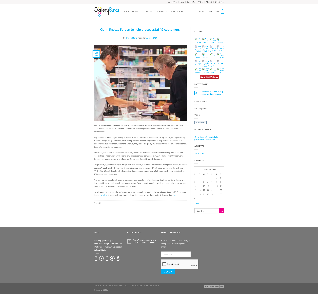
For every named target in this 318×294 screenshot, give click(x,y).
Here (175, 195)
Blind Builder (162, 12)
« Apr (196, 203)
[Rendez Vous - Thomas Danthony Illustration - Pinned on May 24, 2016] (206, 72)
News (182, 2)
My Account (129, 286)
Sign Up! (168, 272)
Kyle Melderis (131, 38)
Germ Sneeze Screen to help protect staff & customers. (140, 29)
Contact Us (191, 2)
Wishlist (209, 2)
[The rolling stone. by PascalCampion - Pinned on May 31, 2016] (200, 63)
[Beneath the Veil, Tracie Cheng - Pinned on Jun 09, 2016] (205, 58)
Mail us (104, 195)
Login (201, 12)
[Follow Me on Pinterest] (209, 77)
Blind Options (177, 12)
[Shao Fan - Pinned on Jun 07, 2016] (213, 55)
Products (136, 12)
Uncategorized (200, 123)
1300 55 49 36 (219, 2)
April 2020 (198, 153)
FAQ (199, 2)
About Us (171, 2)
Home (126, 12)
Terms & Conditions (151, 286)
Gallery (148, 12)
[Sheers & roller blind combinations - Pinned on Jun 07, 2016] (221, 57)
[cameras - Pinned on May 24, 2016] (220, 62)
